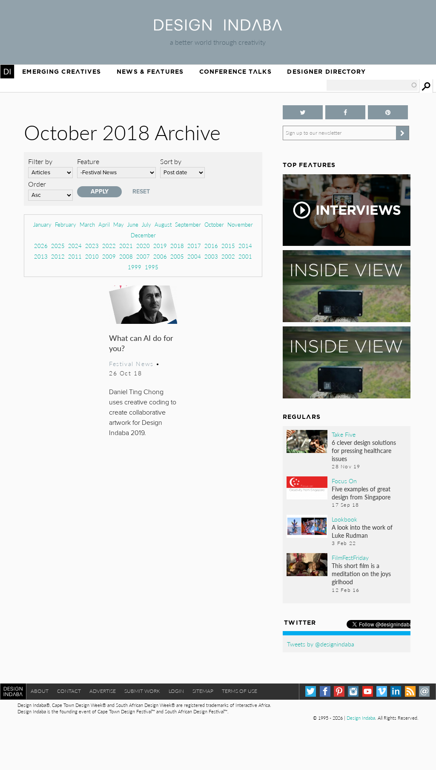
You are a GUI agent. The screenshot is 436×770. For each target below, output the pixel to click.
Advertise (102, 691)
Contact (69, 691)
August (163, 224)
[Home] (218, 28)
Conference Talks (235, 71)
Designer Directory (326, 71)
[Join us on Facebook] (345, 112)
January (42, 224)
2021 (126, 246)
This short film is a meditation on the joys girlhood (361, 573)
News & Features (150, 71)
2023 (92, 246)
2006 (160, 256)
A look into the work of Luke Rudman (362, 531)
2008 (126, 256)
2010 (92, 256)
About (40, 691)
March (87, 224)
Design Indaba (361, 718)
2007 (143, 256)
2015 (228, 246)
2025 (58, 246)
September (188, 224)
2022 (109, 246)
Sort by (170, 161)
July (146, 224)
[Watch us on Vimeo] (381, 691)
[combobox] (372, 85)
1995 (151, 267)
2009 (109, 256)
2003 (211, 256)
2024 (75, 246)
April (104, 224)
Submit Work (142, 691)
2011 (75, 256)
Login (176, 691)
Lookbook (344, 519)
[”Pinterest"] (388, 112)
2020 (143, 246)
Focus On (344, 480)
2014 (245, 246)
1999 (134, 267)
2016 (211, 246)
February (65, 224)
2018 (177, 246)
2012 (58, 256)
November (240, 224)
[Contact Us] (424, 691)
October (214, 224)
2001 (245, 256)
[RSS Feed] (410, 691)
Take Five (344, 434)
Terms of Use (239, 691)
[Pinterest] (339, 691)
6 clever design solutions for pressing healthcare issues (364, 450)
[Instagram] (353, 691)
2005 (177, 256)
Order (37, 184)
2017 (194, 246)
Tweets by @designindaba (320, 644)
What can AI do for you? (141, 342)
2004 (194, 256)
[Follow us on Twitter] (303, 112)
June (132, 224)
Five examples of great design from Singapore (361, 492)
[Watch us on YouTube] (367, 691)
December (143, 235)
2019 (160, 246)
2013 (41, 256)
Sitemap (202, 691)
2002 (228, 256)
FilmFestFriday (350, 557)
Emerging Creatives (61, 71)
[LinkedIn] (395, 691)
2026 (41, 246)
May (118, 224)
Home (7, 71)
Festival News (131, 363)
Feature (88, 161)
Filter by (40, 161)
